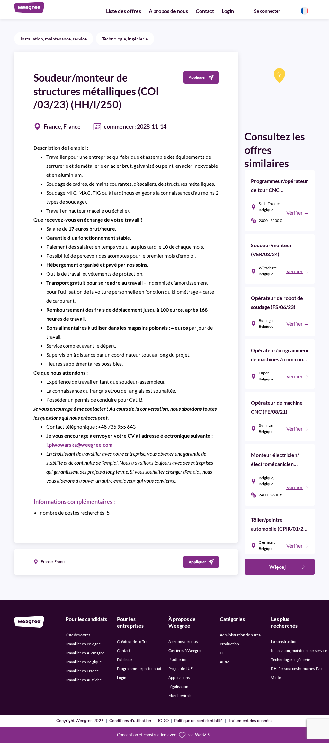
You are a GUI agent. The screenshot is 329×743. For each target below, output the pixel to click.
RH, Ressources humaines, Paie (297, 668)
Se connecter (267, 10)
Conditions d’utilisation (130, 721)
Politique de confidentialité (198, 721)
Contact (205, 11)
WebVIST (203, 734)
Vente (276, 677)
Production (229, 643)
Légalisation (178, 686)
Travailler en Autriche (84, 679)
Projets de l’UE (180, 668)
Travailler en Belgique (84, 661)
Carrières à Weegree (185, 650)
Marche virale (179, 695)
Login (228, 11)
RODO (162, 721)
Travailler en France (82, 670)
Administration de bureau (241, 634)
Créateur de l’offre (132, 641)
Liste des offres (123, 11)
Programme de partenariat (139, 668)
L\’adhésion (178, 659)
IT (221, 652)
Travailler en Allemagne (85, 652)
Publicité (124, 659)
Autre (224, 661)
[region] (280, 87)
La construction (284, 641)
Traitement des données (250, 721)
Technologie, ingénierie (125, 38)
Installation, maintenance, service (54, 38)
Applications (179, 677)
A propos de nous (168, 11)
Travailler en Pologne (83, 643)
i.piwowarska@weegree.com (79, 445)
